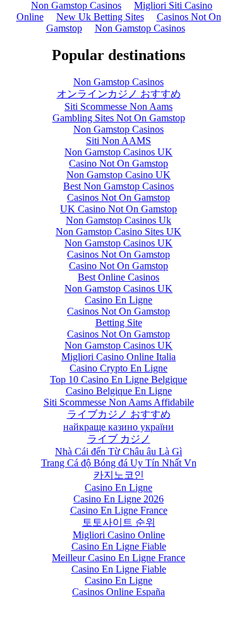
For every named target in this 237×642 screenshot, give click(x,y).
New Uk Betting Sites (100, 16)
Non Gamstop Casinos (140, 28)
